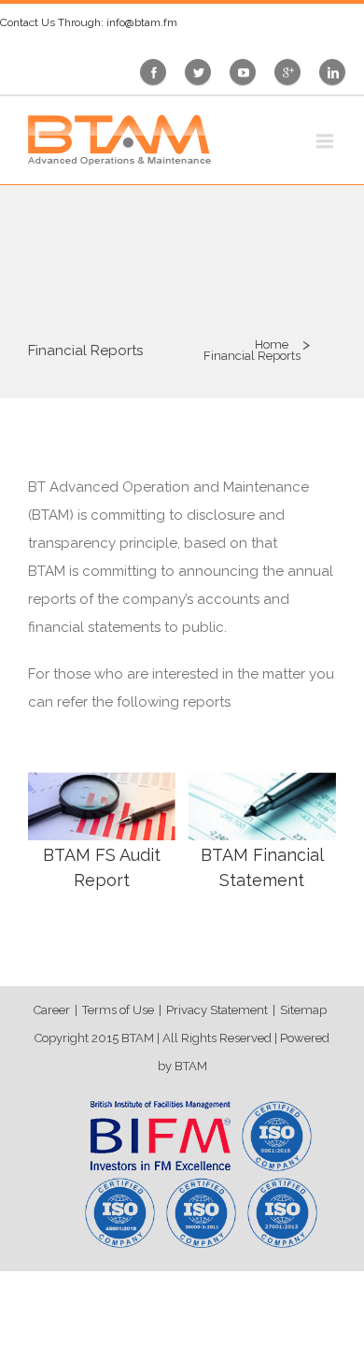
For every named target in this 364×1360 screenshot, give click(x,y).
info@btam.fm (141, 22)
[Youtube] (247, 72)
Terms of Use (118, 1010)
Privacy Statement (217, 1010)
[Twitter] (202, 72)
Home (271, 344)
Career (52, 1010)
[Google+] (292, 72)
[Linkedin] (337, 72)
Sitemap (303, 1010)
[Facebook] (159, 72)
